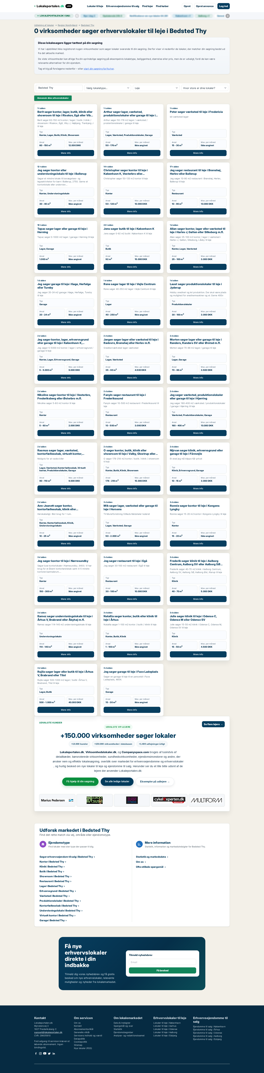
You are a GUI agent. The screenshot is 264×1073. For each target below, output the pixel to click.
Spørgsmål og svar (123, 1026)
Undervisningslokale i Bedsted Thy (60, 910)
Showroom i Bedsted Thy (54, 876)
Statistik (118, 1029)
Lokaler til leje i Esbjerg (165, 1035)
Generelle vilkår (82, 1032)
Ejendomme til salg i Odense (207, 1032)
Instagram (40, 1053)
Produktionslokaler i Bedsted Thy (59, 900)
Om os (140, 861)
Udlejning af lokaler (44, 25)
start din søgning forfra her (99, 68)
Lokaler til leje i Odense (165, 1029)
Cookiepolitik (80, 1041)
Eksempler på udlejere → (155, 781)
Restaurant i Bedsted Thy (54, 881)
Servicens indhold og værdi (88, 1035)
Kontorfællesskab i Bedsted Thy (58, 905)
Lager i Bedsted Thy (51, 886)
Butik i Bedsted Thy (51, 871)
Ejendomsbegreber (123, 1032)
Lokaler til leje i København (167, 1022)
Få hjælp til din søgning (80, 781)
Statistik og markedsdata (151, 856)
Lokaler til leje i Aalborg (165, 1032)
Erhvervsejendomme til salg (122, 6)
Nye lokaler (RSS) (83, 1048)
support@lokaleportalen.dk (48, 1032)
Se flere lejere (213, 724)
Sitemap (78, 1045)
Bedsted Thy (87, 25)
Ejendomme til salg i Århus (206, 1029)
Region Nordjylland (67, 25)
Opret (187, 6)
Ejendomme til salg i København (209, 1026)
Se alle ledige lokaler (117, 781)
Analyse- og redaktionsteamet (129, 1035)
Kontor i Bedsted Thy (52, 861)
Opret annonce (205, 6)
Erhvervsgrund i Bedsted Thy (57, 890)
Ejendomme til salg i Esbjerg (207, 1039)
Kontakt (78, 1026)
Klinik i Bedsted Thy (51, 866)
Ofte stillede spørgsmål (149, 866)
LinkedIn (53, 1053)
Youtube (44, 1053)
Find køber (162, 6)
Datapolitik (79, 1038)
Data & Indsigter (122, 1022)
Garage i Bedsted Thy (52, 920)
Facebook (36, 1053)
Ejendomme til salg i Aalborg (207, 1036)
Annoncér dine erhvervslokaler (53, 98)
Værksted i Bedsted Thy (54, 895)
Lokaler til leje (95, 6)
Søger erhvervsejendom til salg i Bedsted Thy (66, 856)
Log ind (223, 6)
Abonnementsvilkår (84, 1029)
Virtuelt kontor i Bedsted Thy (56, 915)
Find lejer (147, 6)
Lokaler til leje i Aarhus (164, 1026)
